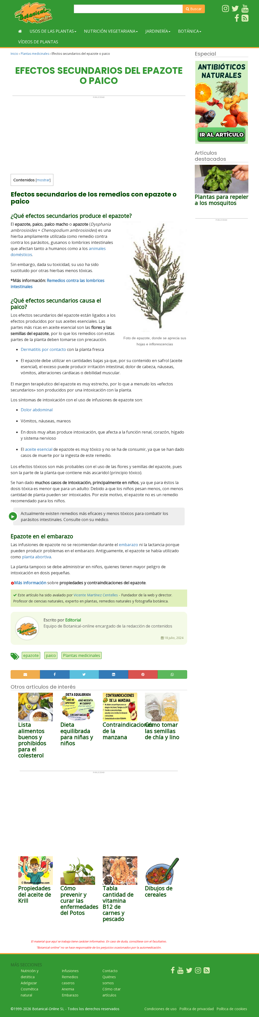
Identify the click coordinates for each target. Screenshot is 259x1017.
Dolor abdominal (37, 410)
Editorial (73, 620)
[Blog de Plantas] (207, 971)
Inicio (14, 53)
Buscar (195, 8)
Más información (30, 582)
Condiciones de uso (160, 1008)
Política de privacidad (196, 1008)
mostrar (43, 179)
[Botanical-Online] (40, 13)
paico (51, 655)
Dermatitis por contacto (43, 349)
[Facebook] (173, 971)
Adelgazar (29, 982)
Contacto (110, 970)
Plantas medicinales (35, 53)
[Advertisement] (98, 133)
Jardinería (156, 31)
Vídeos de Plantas (38, 42)
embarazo (128, 544)
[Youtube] (180, 971)
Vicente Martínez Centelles (96, 595)
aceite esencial (38, 449)
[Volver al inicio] (20, 31)
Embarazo (70, 995)
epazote (31, 655)
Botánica (188, 31)
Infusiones (70, 970)
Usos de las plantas (52, 31)
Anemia (68, 989)
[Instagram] (198, 971)
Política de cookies (232, 1008)
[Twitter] (189, 971)
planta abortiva (36, 557)
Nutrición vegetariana (109, 31)
